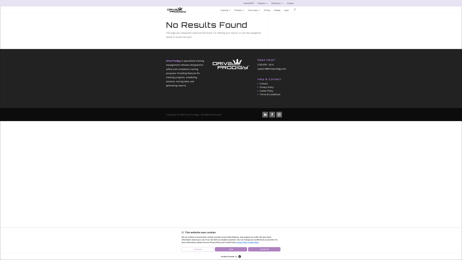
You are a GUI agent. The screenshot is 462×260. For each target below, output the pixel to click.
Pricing (267, 10)
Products (238, 10)
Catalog (277, 10)
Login (286, 10)
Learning (224, 10)
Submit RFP (249, 3)
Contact (290, 3)
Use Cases (253, 10)
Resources (276, 3)
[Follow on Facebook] (272, 114)
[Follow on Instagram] (279, 114)
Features (261, 3)
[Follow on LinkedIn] (265, 114)
